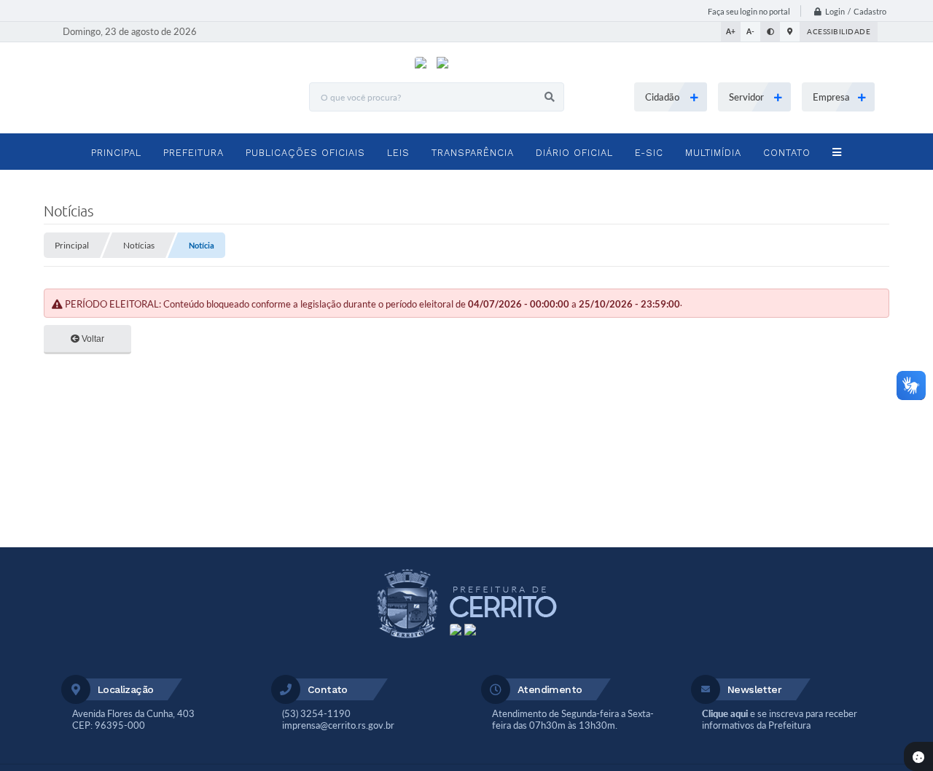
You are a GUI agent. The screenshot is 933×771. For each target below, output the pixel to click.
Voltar (91, 339)
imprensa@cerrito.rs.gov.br (338, 725)
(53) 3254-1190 (316, 713)
